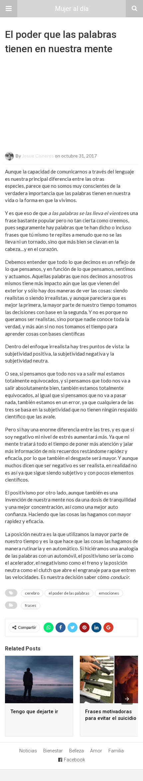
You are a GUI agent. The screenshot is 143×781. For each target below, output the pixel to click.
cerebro (32, 593)
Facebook (74, 759)
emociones (109, 593)
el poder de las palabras (69, 593)
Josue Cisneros (38, 156)
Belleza (76, 750)
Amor (96, 750)
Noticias (28, 750)
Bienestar (53, 750)
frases (30, 605)
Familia (116, 750)
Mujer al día (71, 9)
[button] (8, 8)
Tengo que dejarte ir (34, 712)
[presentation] (127, 699)
